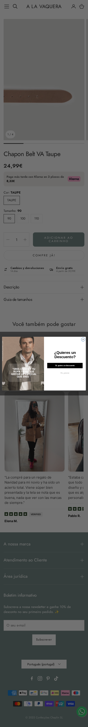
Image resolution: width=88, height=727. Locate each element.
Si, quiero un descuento (65, 365)
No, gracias (64, 373)
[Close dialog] (83, 339)
